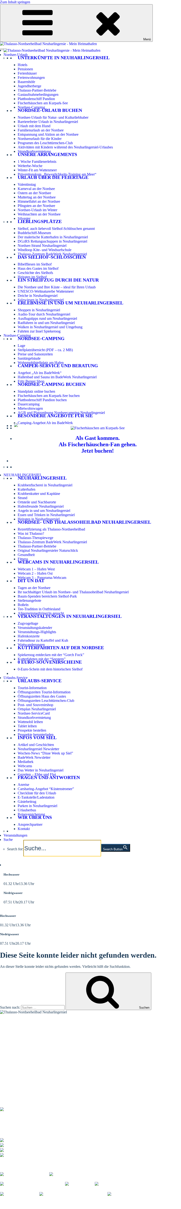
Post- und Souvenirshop (35, 705)
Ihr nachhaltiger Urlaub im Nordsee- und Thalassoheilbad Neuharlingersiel (73, 592)
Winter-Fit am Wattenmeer (37, 170)
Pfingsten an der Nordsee (36, 206)
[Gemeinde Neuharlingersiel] (133, 1194)
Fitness (23, 559)
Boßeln (23, 605)
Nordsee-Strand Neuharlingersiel (42, 246)
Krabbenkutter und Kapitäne (39, 494)
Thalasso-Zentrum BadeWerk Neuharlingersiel (52, 254)
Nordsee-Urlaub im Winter (37, 210)
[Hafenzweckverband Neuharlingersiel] (73, 1194)
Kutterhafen (26, 489)
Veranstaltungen (15, 835)
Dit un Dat (31, 580)
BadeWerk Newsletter (34, 757)
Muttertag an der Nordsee (37, 197)
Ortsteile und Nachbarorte (37, 502)
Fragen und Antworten (49, 777)
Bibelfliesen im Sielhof (35, 264)
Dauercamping (29, 404)
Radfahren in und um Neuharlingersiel (46, 323)
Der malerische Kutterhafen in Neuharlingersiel (53, 237)
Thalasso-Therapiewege (35, 538)
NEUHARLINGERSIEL (23, 475)
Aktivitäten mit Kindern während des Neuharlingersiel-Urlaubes (65, 147)
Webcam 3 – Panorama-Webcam (42, 578)
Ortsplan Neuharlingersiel (37, 709)
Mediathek (25, 762)
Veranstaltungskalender (35, 628)
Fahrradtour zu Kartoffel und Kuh (43, 640)
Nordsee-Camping (31, 107)
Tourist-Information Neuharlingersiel (27, 1026)
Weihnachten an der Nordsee (39, 214)
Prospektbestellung (14, 1055)
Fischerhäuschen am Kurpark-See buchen (49, 396)
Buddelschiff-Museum (34, 233)
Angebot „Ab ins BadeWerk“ (40, 373)
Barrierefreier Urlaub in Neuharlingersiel (48, 122)
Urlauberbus (27, 810)
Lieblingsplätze (40, 221)
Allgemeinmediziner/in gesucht (41, 613)
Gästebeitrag (27, 802)
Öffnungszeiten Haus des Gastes (42, 696)
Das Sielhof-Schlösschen (52, 257)
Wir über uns (35, 817)
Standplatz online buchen (36, 391)
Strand (22, 498)
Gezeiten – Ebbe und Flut (37, 774)
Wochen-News (11, 1061)
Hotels (22, 65)
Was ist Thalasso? (31, 533)
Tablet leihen (27, 726)
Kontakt (24, 829)
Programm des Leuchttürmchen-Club (45, 143)
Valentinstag (27, 184)
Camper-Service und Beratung (58, 365)
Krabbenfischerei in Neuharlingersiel (45, 485)
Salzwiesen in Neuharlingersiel (41, 300)
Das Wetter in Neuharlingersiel (40, 770)
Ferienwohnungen (31, 78)
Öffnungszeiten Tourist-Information (44, 692)
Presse (4, 1207)
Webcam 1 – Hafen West (36, 569)
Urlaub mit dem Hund (34, 126)
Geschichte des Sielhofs (35, 273)
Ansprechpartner (30, 824)
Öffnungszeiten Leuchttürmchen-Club (46, 701)
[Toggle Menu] (2, 49)
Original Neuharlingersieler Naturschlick (48, 550)
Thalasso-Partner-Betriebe (37, 90)
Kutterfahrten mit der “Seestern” (42, 659)
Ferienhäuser (27, 73)
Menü (147, 39)
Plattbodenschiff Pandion (36, 99)
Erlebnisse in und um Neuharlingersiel (70, 302)
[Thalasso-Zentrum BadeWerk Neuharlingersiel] (36, 1109)
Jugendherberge (29, 86)
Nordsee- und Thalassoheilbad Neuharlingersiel (84, 522)
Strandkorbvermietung (34, 151)
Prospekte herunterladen (35, 735)
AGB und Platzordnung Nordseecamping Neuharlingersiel (61, 413)
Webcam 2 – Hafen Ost (35, 573)
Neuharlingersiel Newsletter (38, 749)
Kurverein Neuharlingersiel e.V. (36, 1203)
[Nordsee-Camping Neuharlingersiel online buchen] (16, 426)
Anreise (23, 785)
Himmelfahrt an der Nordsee (39, 201)
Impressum (70, 1203)
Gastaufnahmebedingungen (38, 95)
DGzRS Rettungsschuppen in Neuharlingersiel (52, 241)
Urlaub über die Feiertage (53, 177)
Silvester (24, 218)
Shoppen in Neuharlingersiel (39, 310)
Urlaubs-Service (16, 678)
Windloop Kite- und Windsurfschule (44, 250)
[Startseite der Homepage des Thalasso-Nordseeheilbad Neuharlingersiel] (52, 50)
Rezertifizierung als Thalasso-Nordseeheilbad (51, 529)
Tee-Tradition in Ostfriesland (39, 609)
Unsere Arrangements (47, 154)
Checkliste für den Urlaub (37, 793)
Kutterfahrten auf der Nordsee (61, 647)
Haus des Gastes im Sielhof (38, 268)
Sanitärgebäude (29, 358)
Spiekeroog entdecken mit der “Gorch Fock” (51, 655)
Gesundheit (26, 555)
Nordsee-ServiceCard (34, 713)
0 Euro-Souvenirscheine (50, 662)
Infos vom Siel (37, 737)
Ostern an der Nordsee (34, 193)
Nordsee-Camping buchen (52, 384)
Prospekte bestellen (32, 730)
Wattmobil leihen (30, 722)
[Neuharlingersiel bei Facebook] (24, 1173)
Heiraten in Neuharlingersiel (39, 519)
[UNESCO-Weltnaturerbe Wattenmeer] (128, 1184)
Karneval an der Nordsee (36, 189)
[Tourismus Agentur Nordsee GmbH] (32, 1184)
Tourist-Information (32, 688)
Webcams (25, 766)
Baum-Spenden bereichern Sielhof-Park (47, 596)
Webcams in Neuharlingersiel (58, 561)
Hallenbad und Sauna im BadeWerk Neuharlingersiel (57, 377)
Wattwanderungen (31, 645)
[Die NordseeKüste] (19, 1194)
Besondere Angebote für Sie (55, 415)
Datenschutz (90, 1203)
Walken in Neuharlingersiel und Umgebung (50, 327)
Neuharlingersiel (42, 477)
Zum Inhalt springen (15, 2)
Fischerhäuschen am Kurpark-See (43, 103)
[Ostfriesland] (80, 1184)
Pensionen (25, 69)
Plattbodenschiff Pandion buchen (42, 400)
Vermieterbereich (24, 1207)
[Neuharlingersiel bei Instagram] (74, 1173)
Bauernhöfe (26, 82)
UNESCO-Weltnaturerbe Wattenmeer (46, 291)
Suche (8, 840)
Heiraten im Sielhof (32, 277)
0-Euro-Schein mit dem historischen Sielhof (50, 669)
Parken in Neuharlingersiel (37, 806)
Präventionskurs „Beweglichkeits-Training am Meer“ (57, 174)
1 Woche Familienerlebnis (37, 162)
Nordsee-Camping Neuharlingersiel (26, 1038)
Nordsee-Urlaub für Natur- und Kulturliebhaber (53, 117)
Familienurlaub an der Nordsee (41, 130)
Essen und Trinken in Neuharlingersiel (46, 515)
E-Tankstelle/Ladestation (36, 797)
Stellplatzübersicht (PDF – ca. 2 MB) (45, 350)
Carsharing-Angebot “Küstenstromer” (46, 789)
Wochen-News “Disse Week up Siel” (45, 753)
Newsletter (8, 1058)
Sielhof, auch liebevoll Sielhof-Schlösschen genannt (56, 229)
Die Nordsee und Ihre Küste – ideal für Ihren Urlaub (57, 287)
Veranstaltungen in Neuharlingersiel (70, 616)
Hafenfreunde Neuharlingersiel (41, 506)
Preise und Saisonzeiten (35, 354)
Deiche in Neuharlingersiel (38, 296)
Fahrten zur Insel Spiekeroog (39, 331)
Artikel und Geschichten (36, 745)
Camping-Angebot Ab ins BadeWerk (45, 423)
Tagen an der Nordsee (34, 588)
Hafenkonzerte (29, 636)
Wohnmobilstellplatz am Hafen (41, 363)
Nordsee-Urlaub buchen (50, 110)
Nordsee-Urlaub (16, 55)
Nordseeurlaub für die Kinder (40, 139)
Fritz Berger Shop (31, 381)
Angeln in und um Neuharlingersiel (44, 511)
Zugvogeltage (28, 623)
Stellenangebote (29, 600)
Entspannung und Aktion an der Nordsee (48, 134)
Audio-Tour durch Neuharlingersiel (44, 314)
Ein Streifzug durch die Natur (58, 279)
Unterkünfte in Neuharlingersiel (64, 57)
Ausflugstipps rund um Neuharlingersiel (47, 318)
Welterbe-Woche (30, 166)
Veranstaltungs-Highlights (37, 632)
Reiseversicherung (31, 814)
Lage (21, 346)
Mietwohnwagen (30, 408)
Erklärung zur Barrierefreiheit (124, 1203)
